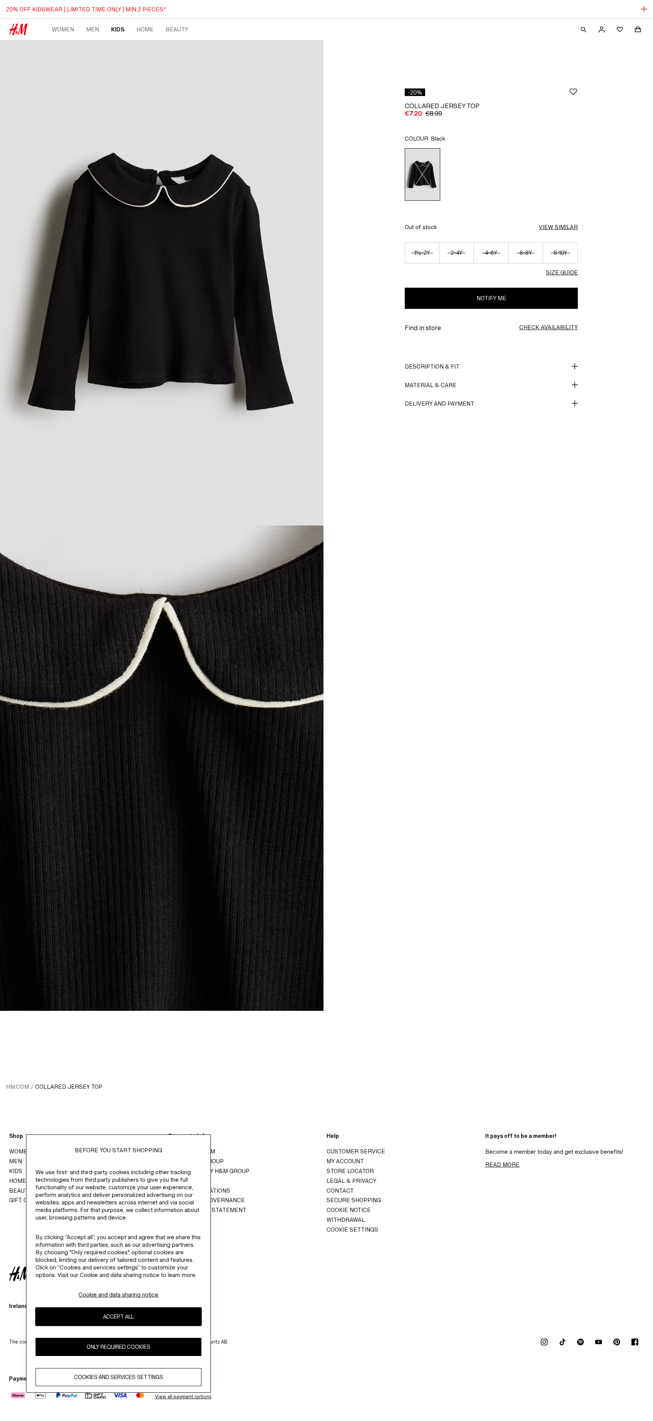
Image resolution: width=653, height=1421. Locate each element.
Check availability (548, 327)
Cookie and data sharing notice (118, 1294)
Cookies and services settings (118, 1377)
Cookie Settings (352, 1229)
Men (92, 29)
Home (144, 29)
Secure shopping (353, 1200)
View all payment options (183, 1396)
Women (63, 29)
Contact (340, 1190)
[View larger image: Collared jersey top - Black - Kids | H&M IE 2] (161, 768)
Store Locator (350, 1171)
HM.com (17, 1086)
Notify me (491, 298)
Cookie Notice (348, 1210)
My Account (345, 1161)
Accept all (118, 1316)
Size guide (562, 272)
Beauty (177, 29)
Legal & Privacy (351, 1181)
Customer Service (355, 1151)
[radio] (422, 174)
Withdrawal (345, 1219)
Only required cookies (118, 1347)
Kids (117, 29)
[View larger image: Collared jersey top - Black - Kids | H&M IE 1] (161, 282)
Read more (502, 1164)
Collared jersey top (68, 1086)
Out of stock (421, 227)
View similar (558, 227)
